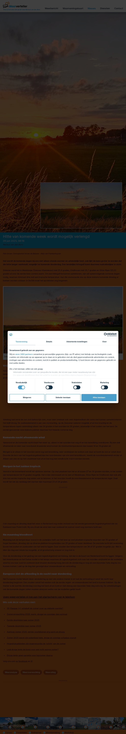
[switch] (49, 387)
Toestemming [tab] (21, 342)
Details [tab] (49, 342)
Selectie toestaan (63, 398)
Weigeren (27, 398)
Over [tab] (104, 342)
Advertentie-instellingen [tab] (76, 342)
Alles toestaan (99, 398)
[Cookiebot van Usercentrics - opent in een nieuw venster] (106, 334)
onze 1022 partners (24, 354)
